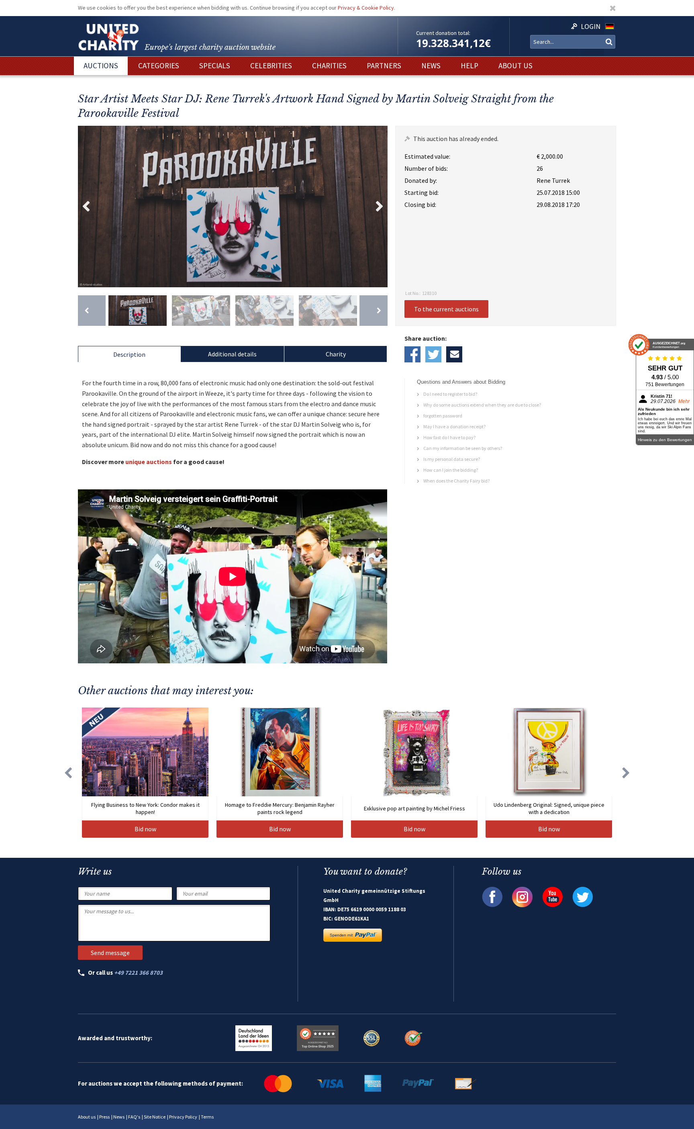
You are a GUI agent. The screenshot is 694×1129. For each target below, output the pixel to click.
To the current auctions (446, 309)
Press (104, 1117)
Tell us (454, 354)
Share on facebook (412, 354)
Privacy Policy (183, 1117)
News (119, 1117)
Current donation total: (443, 33)
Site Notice (154, 1117)
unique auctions (148, 462)
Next (380, 206)
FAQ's (134, 1117)
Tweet (433, 354)
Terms (207, 1117)
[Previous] (92, 310)
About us (87, 1117)
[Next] (373, 310)
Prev (86, 206)
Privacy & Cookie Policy (366, 7)
